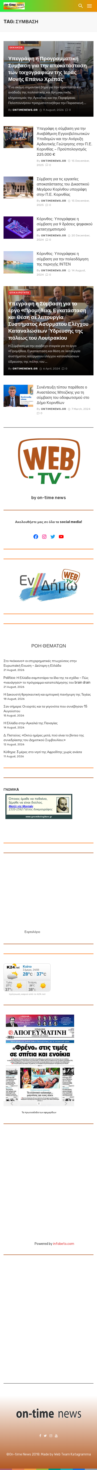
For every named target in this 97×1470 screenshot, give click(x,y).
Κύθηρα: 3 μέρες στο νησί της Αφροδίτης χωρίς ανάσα (43, 752)
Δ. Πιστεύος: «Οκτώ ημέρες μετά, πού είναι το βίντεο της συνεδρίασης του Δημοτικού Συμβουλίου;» (44, 737)
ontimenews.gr (53, 160)
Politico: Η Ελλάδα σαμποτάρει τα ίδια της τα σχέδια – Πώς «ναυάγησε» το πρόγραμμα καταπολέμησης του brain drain (47, 680)
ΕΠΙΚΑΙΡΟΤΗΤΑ (19, 293)
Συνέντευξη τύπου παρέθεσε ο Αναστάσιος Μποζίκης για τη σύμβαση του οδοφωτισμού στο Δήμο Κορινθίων (63, 395)
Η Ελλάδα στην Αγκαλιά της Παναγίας (31, 723)
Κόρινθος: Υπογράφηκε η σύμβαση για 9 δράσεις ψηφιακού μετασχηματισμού (65, 224)
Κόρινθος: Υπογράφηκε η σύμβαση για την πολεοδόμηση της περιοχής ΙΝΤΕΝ (63, 258)
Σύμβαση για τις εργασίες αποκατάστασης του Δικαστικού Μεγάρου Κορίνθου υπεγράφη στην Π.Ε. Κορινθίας (63, 187)
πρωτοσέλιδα (32, 1112)
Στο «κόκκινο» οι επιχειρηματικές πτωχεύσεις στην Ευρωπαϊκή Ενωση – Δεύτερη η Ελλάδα (40, 663)
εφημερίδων (50, 1112)
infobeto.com (63, 1244)
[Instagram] (44, 536)
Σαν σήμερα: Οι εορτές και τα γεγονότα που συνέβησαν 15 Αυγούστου (45, 708)
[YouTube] (61, 536)
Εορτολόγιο (32, 932)
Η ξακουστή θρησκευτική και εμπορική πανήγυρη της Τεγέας (47, 695)
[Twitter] (53, 536)
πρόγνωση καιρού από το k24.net (27, 994)
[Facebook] (36, 536)
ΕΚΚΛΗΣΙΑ (16, 47)
